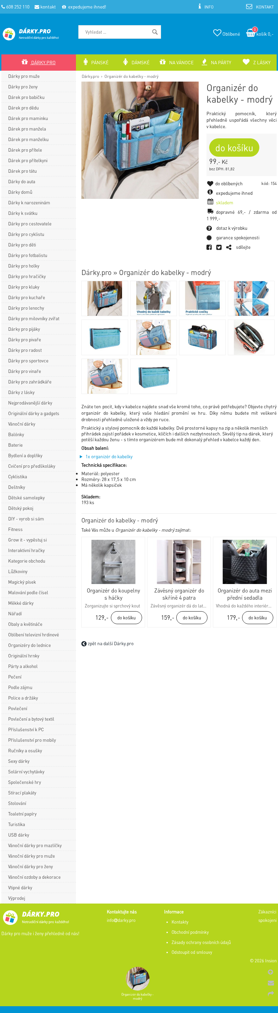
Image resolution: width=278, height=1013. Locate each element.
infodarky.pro (121, 920)
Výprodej (16, 898)
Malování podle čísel (28, 592)
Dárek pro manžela (27, 129)
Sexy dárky (18, 761)
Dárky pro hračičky (27, 276)
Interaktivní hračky (26, 550)
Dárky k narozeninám (29, 202)
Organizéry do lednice (29, 645)
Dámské (140, 62)
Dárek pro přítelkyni (27, 160)
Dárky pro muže (24, 76)
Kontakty (180, 922)
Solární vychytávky (26, 771)
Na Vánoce (181, 62)
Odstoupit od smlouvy (192, 952)
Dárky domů (20, 192)
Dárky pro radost (25, 350)
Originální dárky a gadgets (33, 413)
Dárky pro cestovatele (30, 223)
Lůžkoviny (17, 571)
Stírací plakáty (22, 792)
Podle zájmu (20, 687)
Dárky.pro (90, 76)
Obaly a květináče (25, 624)
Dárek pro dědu (23, 107)
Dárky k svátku (22, 213)
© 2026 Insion (263, 960)
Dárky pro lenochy (26, 308)
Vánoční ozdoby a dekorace (34, 877)
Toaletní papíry (22, 814)
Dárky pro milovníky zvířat (33, 318)
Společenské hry (24, 782)
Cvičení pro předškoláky (31, 466)
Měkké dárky (21, 603)
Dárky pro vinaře (24, 371)
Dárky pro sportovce (28, 360)
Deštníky (16, 487)
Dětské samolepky (26, 497)
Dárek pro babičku (26, 97)
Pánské (99, 62)
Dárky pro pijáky (24, 329)
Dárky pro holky (23, 266)
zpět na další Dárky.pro (110, 643)
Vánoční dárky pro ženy (30, 866)
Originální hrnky (23, 655)
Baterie (15, 445)
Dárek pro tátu (22, 171)
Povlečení (17, 708)
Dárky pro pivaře (24, 339)
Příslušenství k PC (26, 729)
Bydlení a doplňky (25, 455)
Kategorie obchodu (26, 561)
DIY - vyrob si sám (26, 518)
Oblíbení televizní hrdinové (33, 634)
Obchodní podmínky (190, 932)
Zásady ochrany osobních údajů (201, 942)
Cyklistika (17, 476)
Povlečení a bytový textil (31, 719)
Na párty (220, 62)
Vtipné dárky (20, 887)
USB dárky (18, 835)
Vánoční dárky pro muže (31, 856)
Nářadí (15, 613)
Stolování (17, 803)
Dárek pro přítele (25, 150)
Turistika (16, 824)
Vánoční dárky (21, 424)
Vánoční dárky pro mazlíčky (35, 845)
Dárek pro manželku (28, 139)
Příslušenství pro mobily (32, 740)
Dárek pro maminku (28, 118)
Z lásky (261, 62)
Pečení (14, 677)
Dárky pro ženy (23, 86)
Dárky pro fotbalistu (27, 255)
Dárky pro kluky (23, 287)
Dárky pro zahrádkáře (30, 381)
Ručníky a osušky (25, 750)
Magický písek (22, 582)
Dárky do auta (21, 181)
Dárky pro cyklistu (26, 234)
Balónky (16, 434)
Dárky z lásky (21, 392)
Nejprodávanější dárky (30, 403)
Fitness (15, 529)
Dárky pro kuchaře (26, 297)
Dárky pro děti (22, 244)
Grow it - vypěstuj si (27, 540)
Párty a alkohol (23, 666)
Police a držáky (23, 698)
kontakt (47, 7)
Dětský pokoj (20, 508)
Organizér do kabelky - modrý (131, 76)
